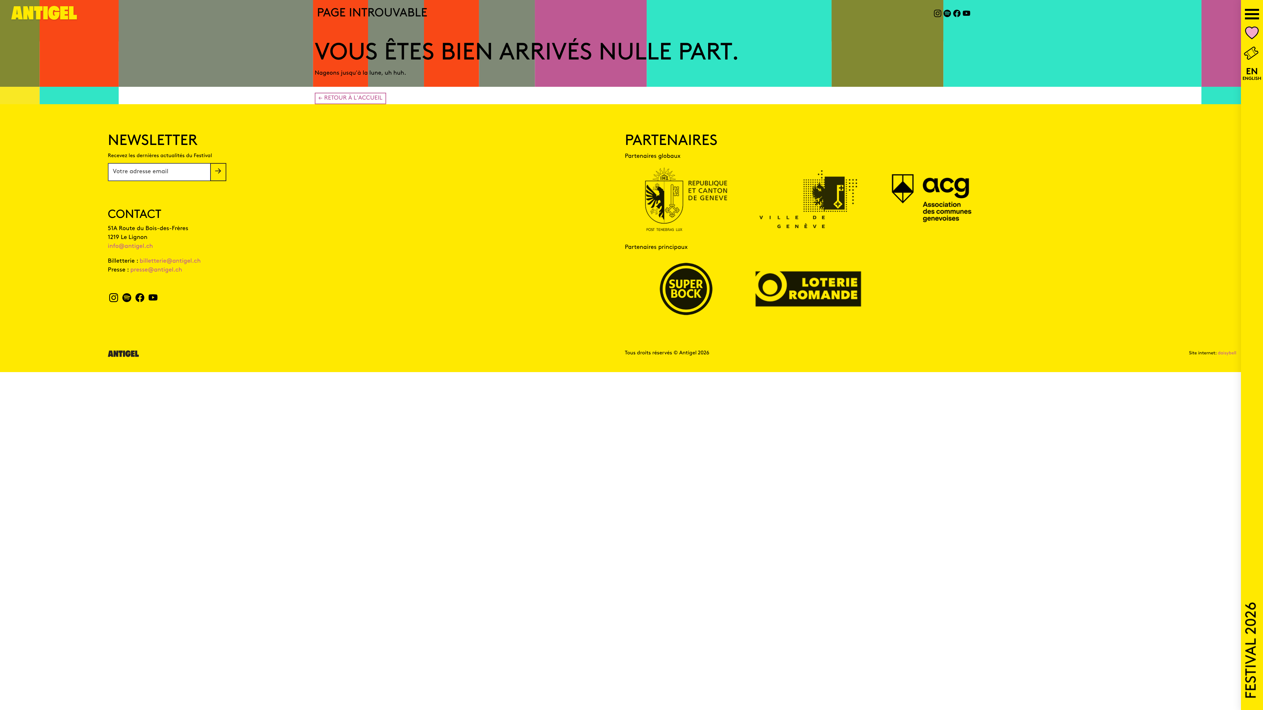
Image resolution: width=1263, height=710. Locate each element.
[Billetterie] (1252, 54)
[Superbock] (686, 289)
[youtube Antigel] (966, 14)
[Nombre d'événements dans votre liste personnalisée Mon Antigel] (1252, 34)
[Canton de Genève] (686, 199)
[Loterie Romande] (808, 289)
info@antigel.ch (130, 246)
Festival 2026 (1252, 650)
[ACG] (930, 199)
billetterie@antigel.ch (170, 261)
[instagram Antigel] (937, 14)
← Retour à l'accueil (350, 98)
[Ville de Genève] (808, 199)
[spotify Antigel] (947, 14)
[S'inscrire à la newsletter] (218, 172)
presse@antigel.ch (156, 270)
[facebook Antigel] (957, 14)
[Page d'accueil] (44, 17)
